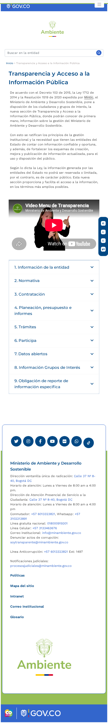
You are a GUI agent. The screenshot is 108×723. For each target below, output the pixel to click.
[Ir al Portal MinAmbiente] (52, 28)
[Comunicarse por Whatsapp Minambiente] (77, 441)
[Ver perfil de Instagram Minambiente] (28, 441)
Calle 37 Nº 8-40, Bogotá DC (50, 499)
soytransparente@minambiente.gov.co (39, 542)
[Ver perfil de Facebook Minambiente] (40, 441)
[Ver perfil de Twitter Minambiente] (16, 441)
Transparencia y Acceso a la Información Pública (48, 63)
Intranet (17, 596)
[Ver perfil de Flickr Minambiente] (64, 441)
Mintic (88, 97)
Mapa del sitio (22, 586)
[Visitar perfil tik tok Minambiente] (89, 441)
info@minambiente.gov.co (61, 533)
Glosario (17, 617)
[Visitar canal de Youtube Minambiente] (52, 441)
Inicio (9, 63)
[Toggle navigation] (99, 4)
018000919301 (57, 523)
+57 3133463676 (45, 528)
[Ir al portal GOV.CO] (18, 6)
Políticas (17, 575)
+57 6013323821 (43, 514)
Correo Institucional (27, 606)
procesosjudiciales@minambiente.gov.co (41, 566)
